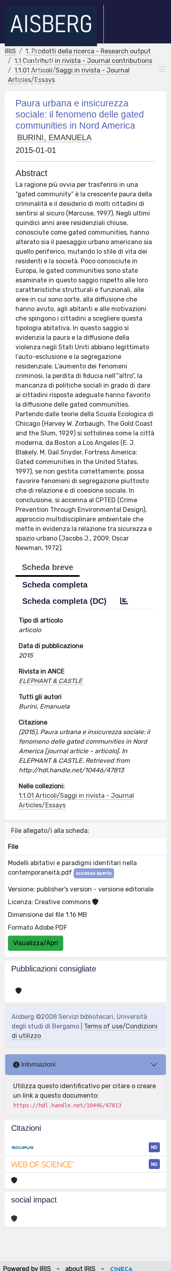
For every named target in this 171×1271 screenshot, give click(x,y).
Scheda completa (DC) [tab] (64, 601)
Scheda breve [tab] (47, 567)
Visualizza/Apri (35, 943)
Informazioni (37, 1064)
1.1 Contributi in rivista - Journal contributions (83, 61)
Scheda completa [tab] (54, 584)
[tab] (124, 601)
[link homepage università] (33, 69)
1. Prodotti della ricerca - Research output (88, 51)
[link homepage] (54, 26)
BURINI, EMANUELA (54, 137)
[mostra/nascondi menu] (162, 69)
